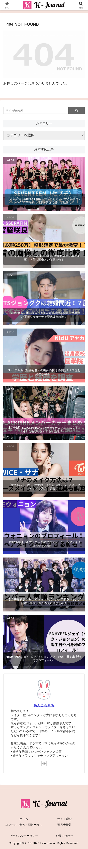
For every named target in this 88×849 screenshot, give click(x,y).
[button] (79, 631)
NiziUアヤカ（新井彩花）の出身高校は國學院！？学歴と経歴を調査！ (44, 372)
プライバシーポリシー (23, 835)
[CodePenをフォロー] (44, 763)
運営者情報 (64, 824)
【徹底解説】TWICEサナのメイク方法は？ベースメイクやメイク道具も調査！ (44, 486)
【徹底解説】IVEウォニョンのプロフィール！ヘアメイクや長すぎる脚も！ (44, 543)
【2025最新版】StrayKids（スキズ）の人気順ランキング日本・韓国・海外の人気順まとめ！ (44, 601)
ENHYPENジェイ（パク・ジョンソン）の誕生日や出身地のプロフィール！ (44, 658)
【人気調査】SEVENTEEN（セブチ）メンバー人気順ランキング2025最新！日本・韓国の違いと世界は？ (44, 200)
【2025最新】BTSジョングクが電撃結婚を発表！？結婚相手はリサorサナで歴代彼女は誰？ (44, 314)
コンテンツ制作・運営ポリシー (23, 827)
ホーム (23, 819)
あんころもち (44, 705)
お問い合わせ (64, 835)
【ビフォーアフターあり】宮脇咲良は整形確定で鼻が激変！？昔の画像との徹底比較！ (44, 257)
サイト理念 (64, 819)
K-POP (10, 160)
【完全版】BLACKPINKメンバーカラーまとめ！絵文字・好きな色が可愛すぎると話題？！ (44, 429)
